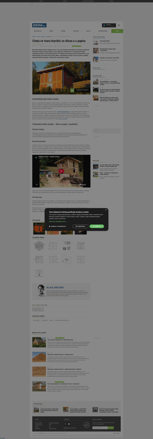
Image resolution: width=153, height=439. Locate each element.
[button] (76, 221)
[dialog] (76, 219)
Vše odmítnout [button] (80, 226)
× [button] (105, 210)
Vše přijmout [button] (97, 226)
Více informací (62, 218)
